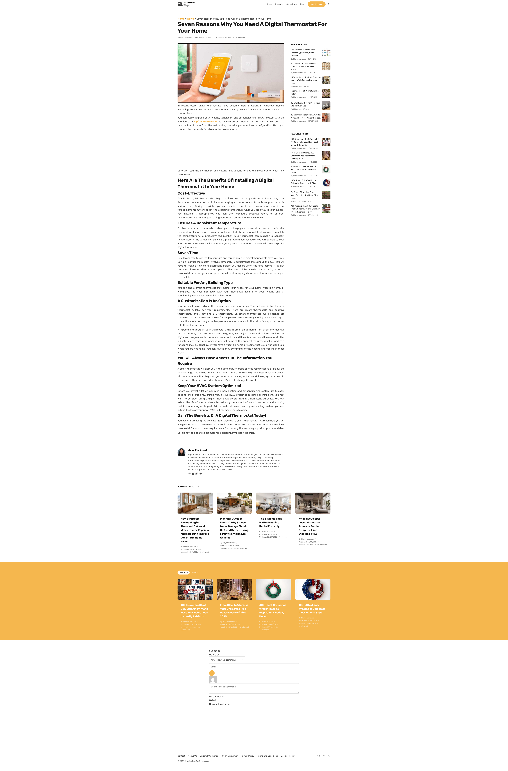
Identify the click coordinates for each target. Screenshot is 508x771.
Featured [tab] (184, 572)
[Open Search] (329, 4)
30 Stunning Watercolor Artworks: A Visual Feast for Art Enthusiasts (306, 116)
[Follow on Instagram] (196, 474)
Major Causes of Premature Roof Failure (305, 92)
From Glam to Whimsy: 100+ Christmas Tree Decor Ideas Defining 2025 (303, 156)
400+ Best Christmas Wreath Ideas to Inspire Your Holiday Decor (303, 169)
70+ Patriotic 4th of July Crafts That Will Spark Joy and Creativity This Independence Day (305, 209)
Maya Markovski (186, 38)
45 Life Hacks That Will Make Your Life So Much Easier (305, 104)
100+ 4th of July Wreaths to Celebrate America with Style (303, 181)
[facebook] (193, 474)
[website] (189, 474)
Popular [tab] (195, 572)
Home (181, 18)
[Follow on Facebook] (318, 756)
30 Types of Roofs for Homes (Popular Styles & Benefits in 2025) (303, 66)
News (190, 18)
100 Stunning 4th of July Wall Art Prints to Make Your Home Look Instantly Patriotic (305, 142)
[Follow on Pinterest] (200, 474)
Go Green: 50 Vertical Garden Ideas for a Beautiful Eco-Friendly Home (305, 195)
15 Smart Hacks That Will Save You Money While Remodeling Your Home (306, 80)
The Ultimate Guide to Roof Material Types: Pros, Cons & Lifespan (303, 53)
